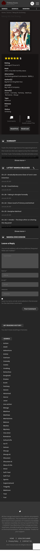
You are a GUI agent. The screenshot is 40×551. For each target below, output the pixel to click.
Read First (14, 129)
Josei (5, 401)
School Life (7, 440)
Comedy (13, 93)
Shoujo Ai (6, 454)
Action (9, 12)
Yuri (4, 497)
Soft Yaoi (6, 472)
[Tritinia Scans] (10, 3)
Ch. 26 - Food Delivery (10, 186)
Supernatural (8, 483)
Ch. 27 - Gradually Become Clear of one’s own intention (19, 176)
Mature (6, 422)
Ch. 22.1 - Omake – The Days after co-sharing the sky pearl (19, 221)
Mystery (6, 429)
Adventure (7, 350)
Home (4, 12)
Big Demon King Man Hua (13, 82)
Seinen (6, 447)
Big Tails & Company (12, 87)
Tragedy (6, 487)
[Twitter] (20, 511)
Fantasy (21, 93)
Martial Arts (7, 419)
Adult (5, 347)
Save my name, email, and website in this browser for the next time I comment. (20, 302)
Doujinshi (7, 376)
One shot (6, 433)
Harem (5, 390)
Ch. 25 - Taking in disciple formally (15, 195)
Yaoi (5, 494)
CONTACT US (27, 541)
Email (3, 280)
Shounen (6, 458)
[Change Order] (33, 167)
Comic (5, 365)
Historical (7, 393)
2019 (6, 106)
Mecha (6, 426)
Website (4, 290)
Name (4, 271)
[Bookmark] (28, 117)
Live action (7, 404)
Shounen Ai (7, 462)
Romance (8, 95)
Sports (5, 479)
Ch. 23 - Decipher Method (11, 211)
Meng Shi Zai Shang (19, 12)
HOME (12, 538)
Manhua (15, 9)
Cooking (6, 368)
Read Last (25, 129)
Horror (5, 397)
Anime (5, 354)
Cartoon (6, 358)
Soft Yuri (6, 476)
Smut (5, 469)
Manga (4, 9)
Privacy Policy (13, 541)
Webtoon (7, 490)
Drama (6, 379)
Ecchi (5, 383)
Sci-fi (5, 444)
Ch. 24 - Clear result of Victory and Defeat (18, 203)
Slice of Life (7, 465)
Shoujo (16, 95)
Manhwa (26, 9)
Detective (7, 372)
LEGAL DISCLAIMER (24, 538)
